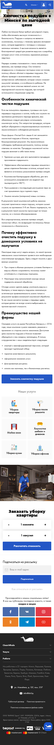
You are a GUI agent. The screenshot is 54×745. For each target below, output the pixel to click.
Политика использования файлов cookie (27, 707)
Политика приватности (36, 701)
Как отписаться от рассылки (27, 589)
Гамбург (24, 673)
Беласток (8, 673)
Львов (7, 676)
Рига (13, 676)
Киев (47, 673)
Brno (25, 676)
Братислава (38, 676)
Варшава (39, 666)
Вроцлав (7, 669)
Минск (31, 666)
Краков (47, 666)
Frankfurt (40, 673)
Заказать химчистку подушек (27, 378)
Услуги (6, 652)
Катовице (38, 669)
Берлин (16, 673)
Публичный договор (16, 701)
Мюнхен (32, 673)
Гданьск (15, 669)
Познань (29, 669)
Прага (19, 676)
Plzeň (30, 676)
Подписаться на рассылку (20, 562)
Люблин (46, 669)
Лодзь (22, 669)
